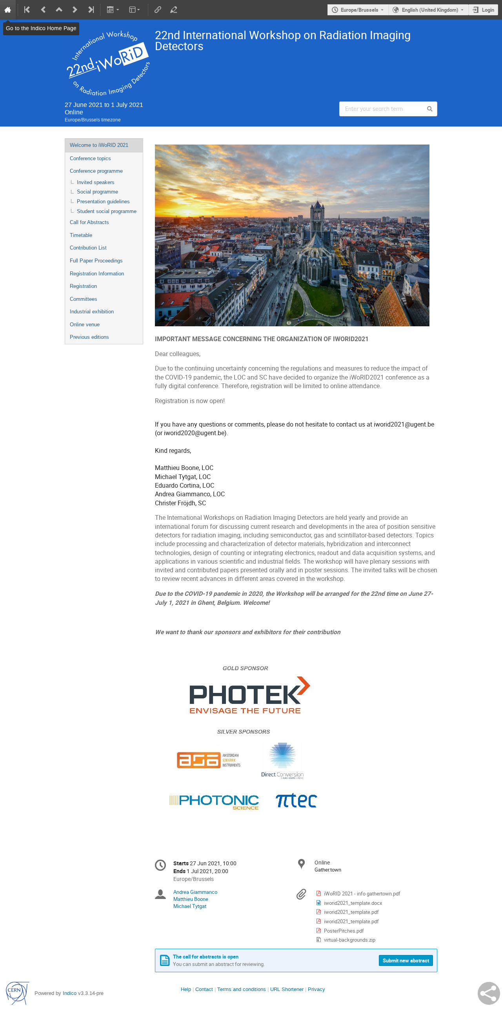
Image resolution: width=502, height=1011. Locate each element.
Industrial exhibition (92, 312)
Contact (204, 989)
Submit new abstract (406, 960)
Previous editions (89, 337)
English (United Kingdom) (430, 9)
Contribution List (88, 248)
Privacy (316, 989)
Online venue (85, 324)
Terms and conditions (241, 989)
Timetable (81, 235)
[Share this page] (489, 993)
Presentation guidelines (103, 201)
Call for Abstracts (89, 222)
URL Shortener (287, 989)
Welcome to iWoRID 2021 (99, 145)
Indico (69, 993)
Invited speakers (96, 182)
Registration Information (97, 274)
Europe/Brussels (359, 9)
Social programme (97, 192)
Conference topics (90, 158)
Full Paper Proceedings (96, 261)
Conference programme (96, 171)
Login (488, 9)
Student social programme (106, 211)
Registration (83, 286)
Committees (83, 299)
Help (186, 989)
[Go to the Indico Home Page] (8, 10)
